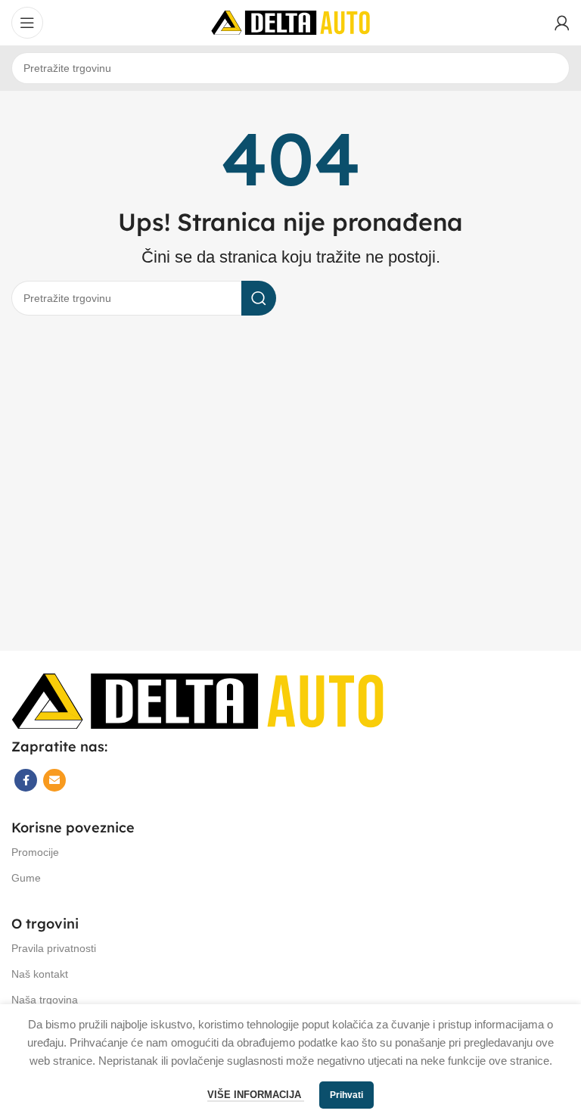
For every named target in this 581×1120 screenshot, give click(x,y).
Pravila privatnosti (53, 948)
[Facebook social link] (25, 780)
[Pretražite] (258, 298)
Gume (26, 878)
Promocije (35, 852)
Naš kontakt (39, 974)
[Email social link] (54, 780)
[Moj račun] (562, 23)
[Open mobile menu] (27, 23)
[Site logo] (290, 21)
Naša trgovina (44, 1000)
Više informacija (255, 1094)
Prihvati (346, 1095)
